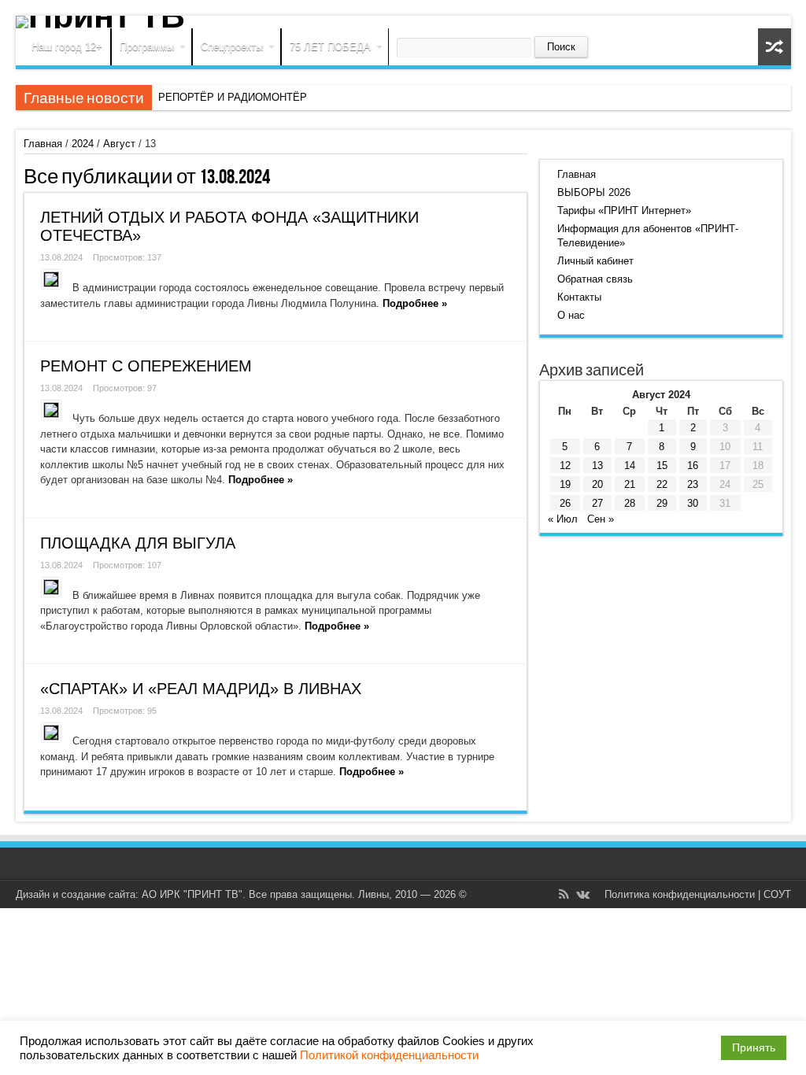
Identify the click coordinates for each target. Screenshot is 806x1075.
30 (692, 503)
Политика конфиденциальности (679, 894)
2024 (83, 144)
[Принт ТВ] (403, 22)
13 (597, 465)
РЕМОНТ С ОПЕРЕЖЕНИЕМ (146, 366)
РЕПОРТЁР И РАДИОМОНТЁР (232, 97)
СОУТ (777, 894)
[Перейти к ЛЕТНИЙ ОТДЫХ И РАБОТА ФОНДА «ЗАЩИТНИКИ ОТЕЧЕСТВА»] (51, 279)
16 (692, 465)
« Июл (563, 519)
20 (597, 484)
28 (629, 503)
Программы (147, 47)
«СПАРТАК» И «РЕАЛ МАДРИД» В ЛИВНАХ (200, 688)
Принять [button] (753, 1047)
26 (565, 503)
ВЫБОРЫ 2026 (593, 192)
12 (565, 465)
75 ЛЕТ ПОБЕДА (330, 47)
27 (597, 503)
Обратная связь (595, 279)
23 (692, 484)
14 (629, 465)
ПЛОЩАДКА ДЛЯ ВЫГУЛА (137, 543)
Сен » (600, 519)
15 (661, 465)
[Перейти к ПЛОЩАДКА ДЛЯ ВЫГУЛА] (51, 587)
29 (661, 503)
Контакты (579, 297)
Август (119, 144)
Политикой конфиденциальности (389, 1055)
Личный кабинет (595, 261)
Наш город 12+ (66, 47)
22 (661, 484)
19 (565, 484)
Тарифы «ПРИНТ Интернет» (624, 210)
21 (629, 484)
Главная (43, 144)
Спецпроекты (232, 47)
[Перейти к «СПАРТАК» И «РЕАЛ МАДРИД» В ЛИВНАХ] (51, 733)
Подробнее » (415, 303)
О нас (571, 315)
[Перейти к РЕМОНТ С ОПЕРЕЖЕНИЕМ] (51, 410)
